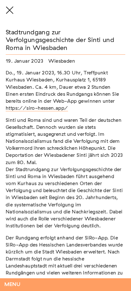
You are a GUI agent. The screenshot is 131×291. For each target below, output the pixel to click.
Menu (12, 284)
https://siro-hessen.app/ (37, 108)
